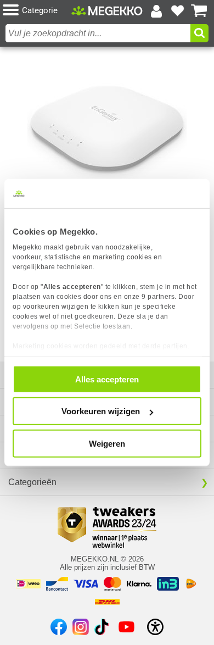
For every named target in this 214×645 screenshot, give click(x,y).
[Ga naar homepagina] (107, 10)
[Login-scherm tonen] (156, 11)
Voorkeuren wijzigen (100, 411)
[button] (37, 10)
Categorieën (32, 482)
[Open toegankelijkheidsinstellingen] (155, 627)
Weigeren (107, 443)
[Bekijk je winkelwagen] (199, 11)
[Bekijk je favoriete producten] (177, 11)
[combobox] (97, 33)
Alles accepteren (107, 378)
